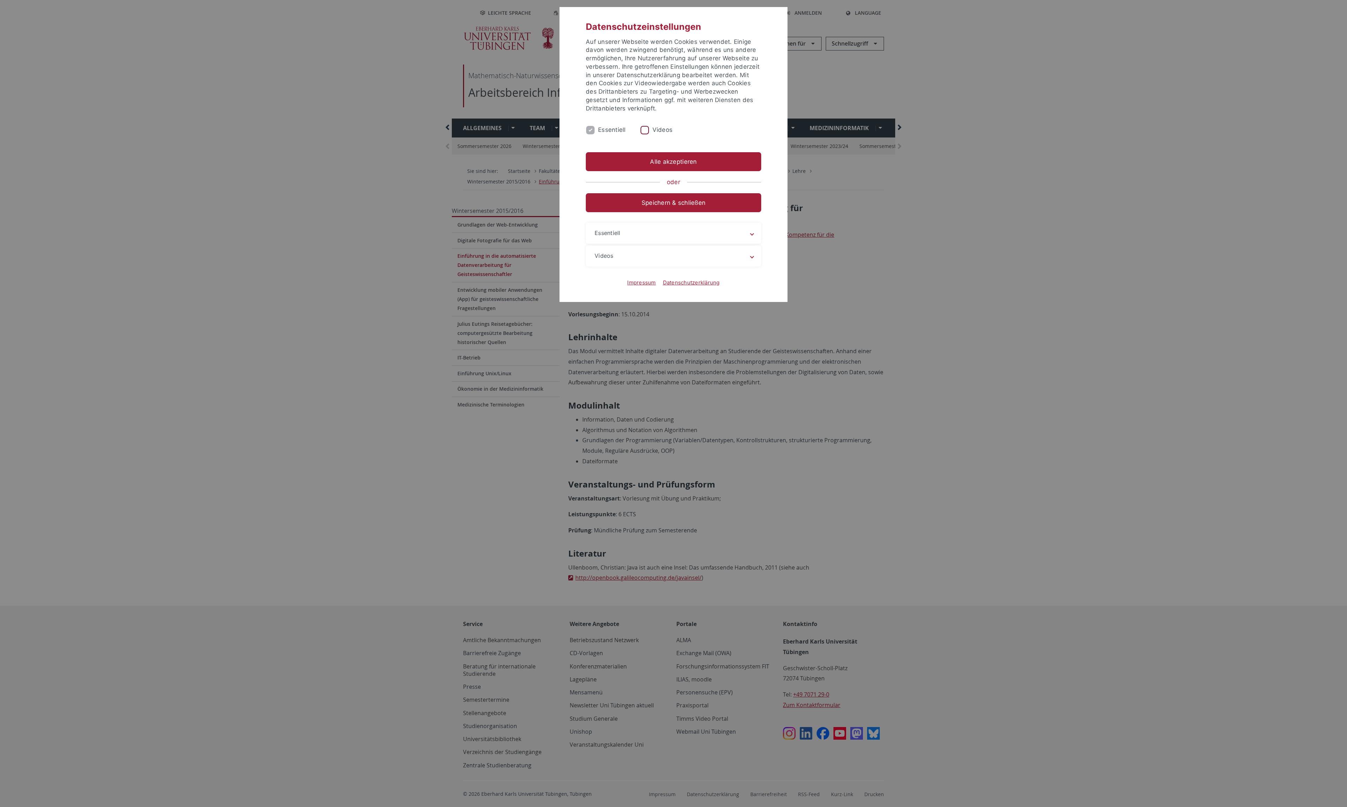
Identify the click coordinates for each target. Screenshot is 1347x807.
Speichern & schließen (673, 202)
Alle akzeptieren (673, 161)
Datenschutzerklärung (691, 282)
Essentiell (612, 129)
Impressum (641, 282)
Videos (662, 129)
